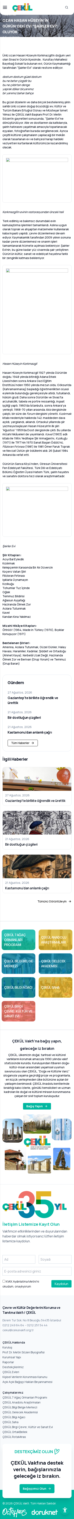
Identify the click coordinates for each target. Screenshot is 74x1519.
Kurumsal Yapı (11, 1357)
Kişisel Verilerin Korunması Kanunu (24, 1377)
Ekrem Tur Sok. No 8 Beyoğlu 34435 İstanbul (31, 1320)
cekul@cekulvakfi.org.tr (18, 1330)
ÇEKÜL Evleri (10, 1372)
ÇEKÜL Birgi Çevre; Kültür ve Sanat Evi (27, 1427)
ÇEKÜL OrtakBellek (14, 1432)
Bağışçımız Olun (34, 1488)
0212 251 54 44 (37, 1325)
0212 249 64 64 (13, 1325)
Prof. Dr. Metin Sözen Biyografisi (23, 1352)
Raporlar (8, 1362)
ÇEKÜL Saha (10, 1422)
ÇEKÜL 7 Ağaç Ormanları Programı (24, 1397)
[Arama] (67, 7)
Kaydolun (61, 1284)
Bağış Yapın (34, 1106)
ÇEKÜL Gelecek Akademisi (20, 1412)
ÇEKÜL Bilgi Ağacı (13, 1417)
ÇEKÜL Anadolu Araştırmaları (21, 1402)
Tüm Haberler (20, 743)
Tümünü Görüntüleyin (52, 901)
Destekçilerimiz (13, 1367)
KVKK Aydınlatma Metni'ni (22, 1281)
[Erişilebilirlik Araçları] (65, 1510)
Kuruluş (7, 1347)
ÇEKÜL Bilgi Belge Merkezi (19, 1407)
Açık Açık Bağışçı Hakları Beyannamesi (27, 1382)
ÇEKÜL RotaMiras (14, 1437)
